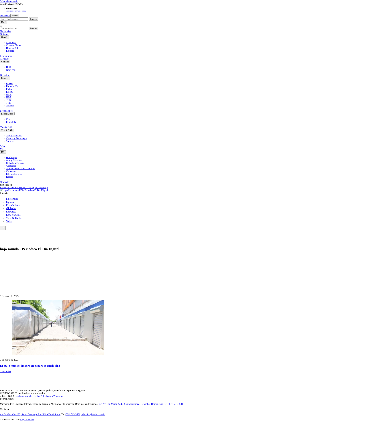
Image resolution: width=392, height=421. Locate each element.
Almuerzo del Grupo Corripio (20, 168)
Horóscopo (11, 157)
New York (11, 70)
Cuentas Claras (13, 45)
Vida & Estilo (6, 127)
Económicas (6, 56)
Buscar (33, 19)
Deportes (4, 75)
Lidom (9, 91)
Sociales (10, 141)
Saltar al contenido (9, 1)
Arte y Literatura (14, 135)
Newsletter (5, 182)
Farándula (11, 122)
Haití (8, 67)
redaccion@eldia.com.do (93, 414)
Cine (8, 119)
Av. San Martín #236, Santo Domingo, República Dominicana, (30, 414)
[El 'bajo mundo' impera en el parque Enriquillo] (196, 328)
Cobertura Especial (15, 163)
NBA (8, 97)
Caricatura (11, 171)
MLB (8, 94)
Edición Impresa (14, 174)
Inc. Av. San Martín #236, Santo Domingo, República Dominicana (131, 404)
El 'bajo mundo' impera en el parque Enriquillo (30, 365)
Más (2, 149)
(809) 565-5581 (175, 404)
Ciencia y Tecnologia (16, 138)
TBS (8, 100)
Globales (4, 58)
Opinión (4, 34)
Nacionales (5, 31)
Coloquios (11, 165)
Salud (3, 146)
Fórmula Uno (12, 86)
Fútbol (9, 89)
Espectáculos (6, 110)
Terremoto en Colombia (16, 11)
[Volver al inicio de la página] (3, 228)
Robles (9, 176)
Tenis (8, 102)
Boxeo (9, 83)
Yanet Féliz (5, 371)
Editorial (10, 50)
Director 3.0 (12, 48)
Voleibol (10, 105)
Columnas (11, 42)
